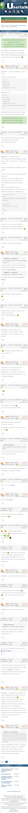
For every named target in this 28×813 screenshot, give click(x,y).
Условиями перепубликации (18, 800)
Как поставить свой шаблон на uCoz (14, 21)
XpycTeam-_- (4, 33)
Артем (7, 65)
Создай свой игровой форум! (14, 18)
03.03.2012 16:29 (23, 465)
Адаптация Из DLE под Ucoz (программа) (7, 782)
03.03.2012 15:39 (23, 307)
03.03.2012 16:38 (23, 510)
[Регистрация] (18, 11)
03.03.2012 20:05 (23, 645)
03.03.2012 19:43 (23, 587)
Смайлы (12, 485)
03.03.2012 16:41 (23, 527)
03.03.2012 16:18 (23, 387)
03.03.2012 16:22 (23, 419)
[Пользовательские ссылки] (25, 3)
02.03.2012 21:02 (23, 153)
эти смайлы (9, 499)
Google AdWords (11, 269)
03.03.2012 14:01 (23, 254)
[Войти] (22, 11)
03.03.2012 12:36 (23, 221)
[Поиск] (14, 11)
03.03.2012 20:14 (23, 661)
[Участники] (10, 11)
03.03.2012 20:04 (23, 620)
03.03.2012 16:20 (23, 402)
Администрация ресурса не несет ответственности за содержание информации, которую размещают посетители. (14, 808)
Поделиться (26, 38)
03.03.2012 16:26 (23, 441)
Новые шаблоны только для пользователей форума (7, 770)
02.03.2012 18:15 (23, 68)
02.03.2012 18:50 (23, 134)
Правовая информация (17, 797)
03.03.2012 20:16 (23, 728)
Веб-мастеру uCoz (7, 795)
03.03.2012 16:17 (23, 364)
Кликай (10, 669)
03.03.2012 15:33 (23, 290)
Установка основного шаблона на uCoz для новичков (6, 778)
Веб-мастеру (5, 25)
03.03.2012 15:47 (23, 326)
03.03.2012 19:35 (23, 549)
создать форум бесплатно (14, 791)
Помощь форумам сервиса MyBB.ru (17, 25)
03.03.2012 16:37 (23, 496)
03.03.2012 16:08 (23, 347)
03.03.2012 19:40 (23, 572)
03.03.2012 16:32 (23, 481)
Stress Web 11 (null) (6, 774)
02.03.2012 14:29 (23, 36)
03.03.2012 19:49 (23, 606)
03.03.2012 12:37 (23, 240)
